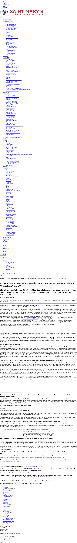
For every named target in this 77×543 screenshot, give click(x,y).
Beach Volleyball (10, 196)
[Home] (21, 15)
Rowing (8, 199)
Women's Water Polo (11, 230)
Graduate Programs (10, 36)
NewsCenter (9, 263)
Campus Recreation (10, 108)
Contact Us (8, 35)
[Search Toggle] (3, 254)
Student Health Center (11, 120)
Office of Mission (10, 151)
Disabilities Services (11, 131)
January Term (9, 64)
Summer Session (10, 70)
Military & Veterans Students (13, 133)
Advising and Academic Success (14, 80)
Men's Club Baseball (11, 214)
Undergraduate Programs (9, 488)
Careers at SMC (7, 504)
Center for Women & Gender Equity (14, 126)
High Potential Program (11, 81)
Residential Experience (11, 102)
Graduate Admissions (11, 33)
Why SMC (8, 143)
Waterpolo (8, 181)
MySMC (5, 7)
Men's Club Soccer (10, 218)
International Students (11, 82)
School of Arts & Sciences (12, 91)
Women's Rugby (10, 228)
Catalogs (8, 77)
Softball (8, 201)
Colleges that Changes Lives (13, 162)
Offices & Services (10, 148)
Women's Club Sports (11, 224)
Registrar (8, 78)
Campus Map (6, 516)
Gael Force (8, 174)
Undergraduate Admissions (12, 22)
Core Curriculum (10, 62)
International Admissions (12, 27)
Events (4, 240)
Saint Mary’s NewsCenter (9, 273)
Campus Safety (9, 119)
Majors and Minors (10, 60)
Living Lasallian (10, 150)
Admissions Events (10, 53)
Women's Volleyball (10, 232)
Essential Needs (10, 134)
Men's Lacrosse (9, 215)
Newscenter (6, 239)
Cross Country (9, 183)
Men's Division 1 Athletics (12, 176)
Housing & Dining (10, 95)
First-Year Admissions (11, 24)
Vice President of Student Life (13, 137)
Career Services (9, 109)
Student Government (11, 113)
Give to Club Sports (10, 211)
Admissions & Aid (7, 19)
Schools (8, 86)
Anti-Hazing (9, 127)
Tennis (7, 188)
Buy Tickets (9, 172)
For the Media (6, 506)
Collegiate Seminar (10, 63)
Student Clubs (9, 112)
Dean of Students (10, 135)
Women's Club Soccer (11, 226)
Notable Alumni (10, 164)
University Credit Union (12, 47)
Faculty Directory (7, 237)
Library (8, 75)
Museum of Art (9, 85)
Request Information (8, 495)
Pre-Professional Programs (12, 67)
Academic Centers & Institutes (13, 84)
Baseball (8, 178)
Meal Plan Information (11, 98)
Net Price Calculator (11, 46)
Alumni (5, 241)
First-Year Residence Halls (12, 97)
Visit (4, 6)
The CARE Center (10, 123)
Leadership (8, 146)
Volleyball (8, 206)
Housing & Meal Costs (11, 101)
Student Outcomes (10, 165)
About (4, 138)
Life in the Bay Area (11, 51)
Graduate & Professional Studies (13, 71)
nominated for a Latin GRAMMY (30, 319)
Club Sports (9, 207)
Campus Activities (10, 110)
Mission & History (10, 144)
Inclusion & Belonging (11, 147)
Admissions (6, 492)
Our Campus (9, 155)
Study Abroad (9, 66)
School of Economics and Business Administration (18, 89)
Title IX (5, 539)
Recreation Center (10, 117)
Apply (4, 1)
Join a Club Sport (10, 208)
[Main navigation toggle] (1, 17)
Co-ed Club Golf (10, 222)
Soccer (7, 186)
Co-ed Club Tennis (10, 233)
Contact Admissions (10, 50)
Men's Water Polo (10, 219)
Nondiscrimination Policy (9, 537)
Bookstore (5, 502)
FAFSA (8, 45)
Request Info (6, 4)
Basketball (8, 182)
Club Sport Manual (10, 210)
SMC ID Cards (9, 99)
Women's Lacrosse (10, 225)
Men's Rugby (9, 217)
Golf (7, 185)
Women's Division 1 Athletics (13, 190)
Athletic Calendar (10, 171)
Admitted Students (10, 29)
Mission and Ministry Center (13, 130)
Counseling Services (11, 122)
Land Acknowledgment (8, 521)
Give (4, 3)
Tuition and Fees (10, 42)
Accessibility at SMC (8, 519)
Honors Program (10, 68)
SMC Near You (9, 54)
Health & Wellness (10, 116)
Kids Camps (9, 175)
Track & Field (9, 189)
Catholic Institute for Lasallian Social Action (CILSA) (19, 154)
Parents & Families (7, 243)
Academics (5, 56)
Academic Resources (11, 74)
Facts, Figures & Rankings (12, 161)
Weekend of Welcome (11, 106)
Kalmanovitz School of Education (14, 88)
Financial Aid (9, 40)
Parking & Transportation (9, 518)
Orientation (8, 32)
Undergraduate (9, 59)
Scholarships (9, 31)
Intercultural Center (10, 124)
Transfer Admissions (11, 25)
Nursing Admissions (11, 28)
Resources (5, 499)
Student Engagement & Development (15, 104)
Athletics (5, 166)
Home (4, 272)
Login (1, 542)
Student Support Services (12, 128)
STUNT (8, 229)
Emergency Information (8, 522)
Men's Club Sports (10, 212)
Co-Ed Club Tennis (10, 221)
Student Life (6, 92)
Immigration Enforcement (9, 523)
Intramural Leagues (10, 115)
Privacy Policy (6, 538)
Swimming (8, 179)
